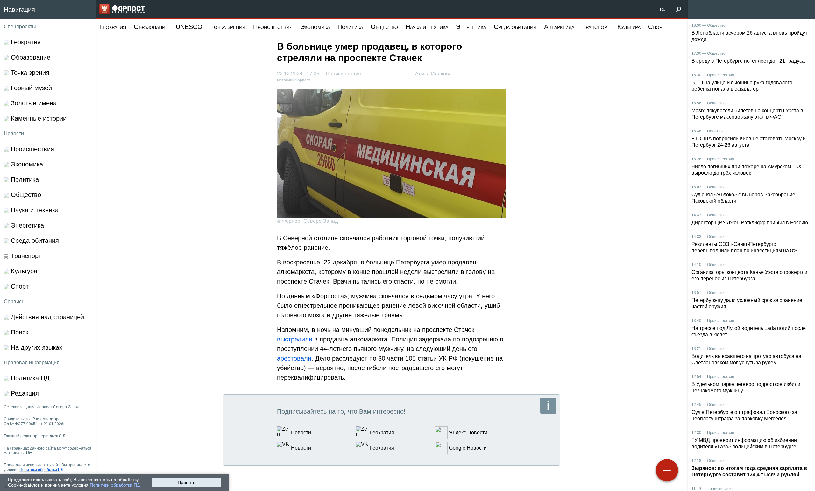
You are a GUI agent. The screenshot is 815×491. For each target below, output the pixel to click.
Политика (350, 26)
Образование (151, 26)
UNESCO (189, 26)
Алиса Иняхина (433, 73)
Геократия (112, 26)
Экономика (315, 26)
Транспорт (596, 26)
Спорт (656, 26)
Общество (384, 26)
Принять (186, 482)
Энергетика (471, 26)
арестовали (294, 358)
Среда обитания (515, 26)
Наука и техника (427, 26)
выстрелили (294, 339)
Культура (629, 26)
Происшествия (273, 26)
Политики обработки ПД (115, 484)
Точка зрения (227, 26)
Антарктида (559, 26)
